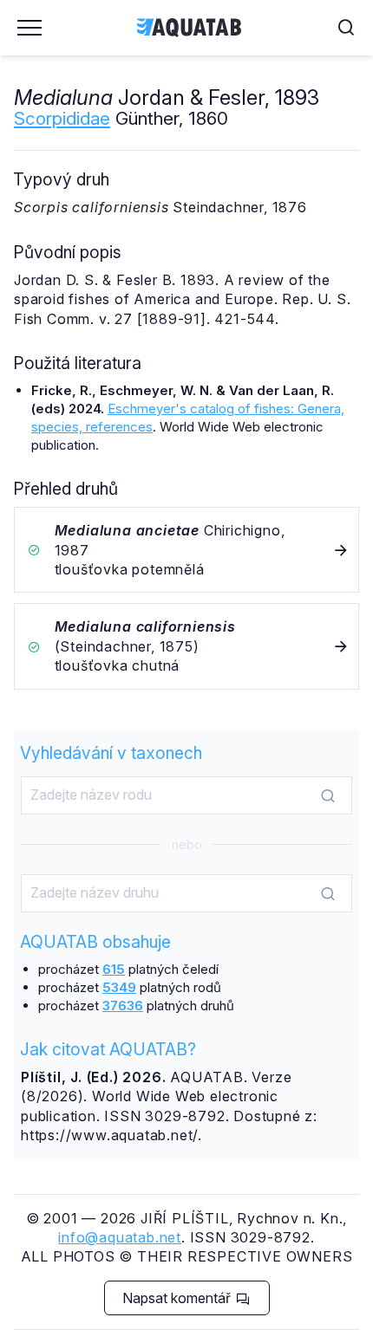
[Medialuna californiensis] (186, 646)
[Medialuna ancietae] (186, 550)
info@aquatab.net (119, 1237)
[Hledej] (327, 796)
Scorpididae (62, 118)
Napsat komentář (178, 1298)
